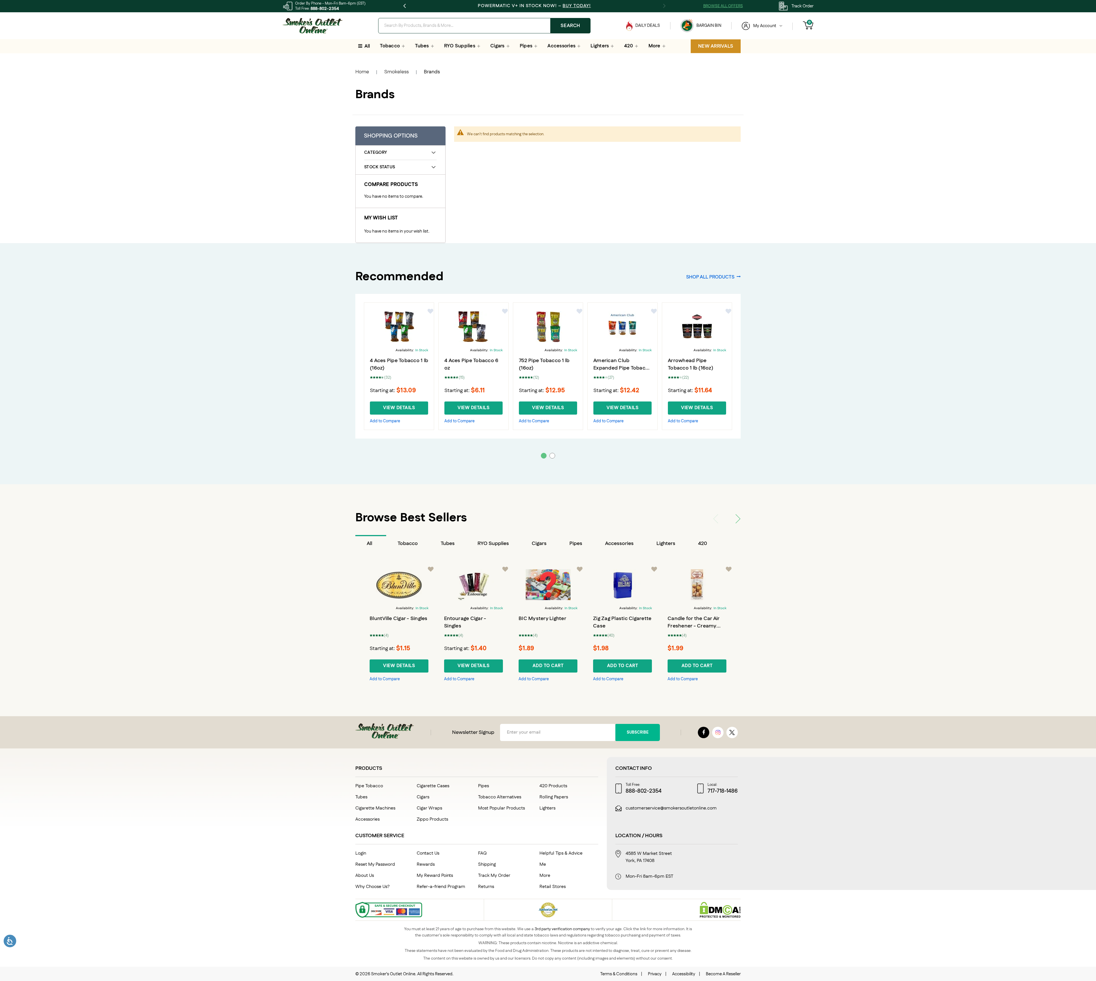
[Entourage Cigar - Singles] (473, 584)
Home (362, 72)
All (369, 543)
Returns (486, 886)
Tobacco (408, 543)
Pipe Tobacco (369, 786)
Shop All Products (710, 277)
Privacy (655, 974)
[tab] (370, 543)
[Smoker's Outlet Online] (312, 25)
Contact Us (428, 853)
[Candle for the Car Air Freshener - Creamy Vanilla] (697, 584)
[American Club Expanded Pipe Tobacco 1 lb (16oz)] (622, 326)
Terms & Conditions (618, 974)
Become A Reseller (723, 974)
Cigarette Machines (375, 808)
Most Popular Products (501, 808)
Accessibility (683, 974)
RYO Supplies (493, 543)
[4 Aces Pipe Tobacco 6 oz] (473, 326)
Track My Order (494, 875)
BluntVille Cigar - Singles (399, 618)
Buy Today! (577, 6)
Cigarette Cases (433, 786)
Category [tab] (375, 153)
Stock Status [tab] (379, 167)
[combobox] (484, 25)
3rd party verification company (562, 929)
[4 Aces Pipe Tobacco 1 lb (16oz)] (399, 326)
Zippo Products (432, 819)
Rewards (426, 864)
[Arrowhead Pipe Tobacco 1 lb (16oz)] (697, 326)
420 (702, 543)
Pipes (575, 543)
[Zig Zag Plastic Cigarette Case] (622, 584)
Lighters (665, 543)
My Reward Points (435, 875)
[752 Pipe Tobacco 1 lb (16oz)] (548, 326)
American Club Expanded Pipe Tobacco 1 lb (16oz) (622, 368)
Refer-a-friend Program (441, 886)
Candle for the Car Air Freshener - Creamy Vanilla (694, 626)
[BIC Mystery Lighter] (548, 584)
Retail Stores (552, 886)
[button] (431, 311)
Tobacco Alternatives (499, 797)
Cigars (539, 543)
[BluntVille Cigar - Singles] (399, 584)
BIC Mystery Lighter (542, 618)
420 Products (553, 786)
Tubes (448, 543)
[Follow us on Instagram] (718, 732)
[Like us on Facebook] (703, 732)
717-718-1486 (723, 791)
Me (542, 864)
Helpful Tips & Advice (561, 853)
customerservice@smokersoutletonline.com (671, 808)
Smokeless (396, 72)
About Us (364, 875)
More (544, 875)
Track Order (802, 6)
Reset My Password (375, 864)
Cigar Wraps (429, 808)
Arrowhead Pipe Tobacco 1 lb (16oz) (690, 364)
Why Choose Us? (372, 886)
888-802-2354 (325, 9)
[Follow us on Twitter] (732, 732)
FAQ (482, 853)
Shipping (487, 864)
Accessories (619, 543)
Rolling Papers (553, 797)
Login (360, 853)
